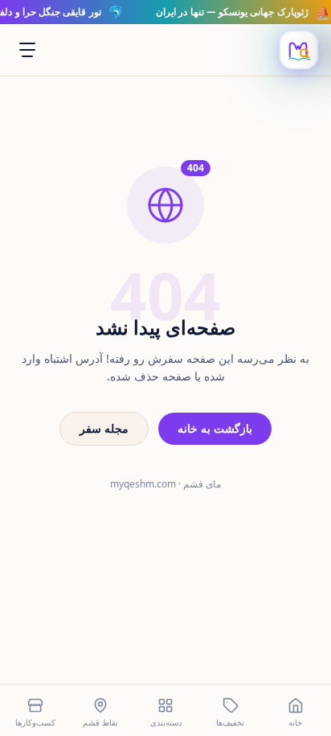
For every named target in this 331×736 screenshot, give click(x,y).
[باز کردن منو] (27, 49)
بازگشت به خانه (215, 428)
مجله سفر (104, 428)
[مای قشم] (299, 50)
